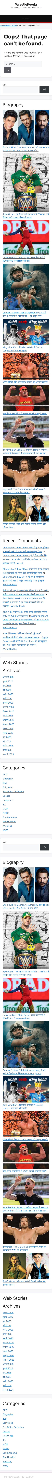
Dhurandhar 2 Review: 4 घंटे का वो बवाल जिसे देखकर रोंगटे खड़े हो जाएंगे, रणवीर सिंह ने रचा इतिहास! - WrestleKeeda (24, 581)
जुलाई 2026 (8, 681)
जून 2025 (7, 737)
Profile (6, 813)
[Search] (7, 70)
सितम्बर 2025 (8, 724)
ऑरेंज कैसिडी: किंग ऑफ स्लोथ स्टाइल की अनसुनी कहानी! (25, 382)
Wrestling (7, 826)
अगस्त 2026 (8, 677)
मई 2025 (7, 741)
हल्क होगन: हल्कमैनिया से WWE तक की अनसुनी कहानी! (25, 413)
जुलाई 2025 (8, 733)
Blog (5, 783)
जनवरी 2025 (8, 754)
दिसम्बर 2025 (8, 711)
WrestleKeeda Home (8, 25)
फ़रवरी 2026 (8, 703)
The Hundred (9, 821)
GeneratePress (41, 1477)
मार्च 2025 (7, 750)
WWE (5, 830)
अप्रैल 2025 (8, 745)
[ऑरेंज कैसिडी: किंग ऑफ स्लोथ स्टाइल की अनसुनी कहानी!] (26, 367)
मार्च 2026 (7, 698)
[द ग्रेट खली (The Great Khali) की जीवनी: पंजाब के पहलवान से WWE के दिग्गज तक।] (26, 472)
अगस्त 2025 (8, 728)
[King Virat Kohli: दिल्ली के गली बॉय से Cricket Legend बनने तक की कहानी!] (26, 332)
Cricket (6, 796)
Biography (8, 778)
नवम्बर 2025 (8, 715)
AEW (5, 774)
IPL (4, 804)
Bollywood (8, 787)
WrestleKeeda (26, 4)
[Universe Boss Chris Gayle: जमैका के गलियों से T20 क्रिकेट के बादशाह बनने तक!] (26, 238)
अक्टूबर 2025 (8, 720)
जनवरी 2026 (8, 707)
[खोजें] (44, 847)
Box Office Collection (13, 791)
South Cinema (10, 817)
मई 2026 (7, 690)
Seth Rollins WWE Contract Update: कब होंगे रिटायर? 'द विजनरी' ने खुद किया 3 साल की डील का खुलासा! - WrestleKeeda (24, 602)
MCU (5, 808)
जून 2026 (7, 685)
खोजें (4, 84)
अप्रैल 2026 (8, 694)
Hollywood (8, 800)
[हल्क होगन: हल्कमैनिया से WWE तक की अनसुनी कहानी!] (26, 398)
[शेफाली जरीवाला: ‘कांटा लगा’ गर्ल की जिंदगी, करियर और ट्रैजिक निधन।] (26, 508)
